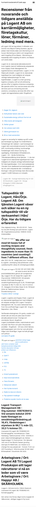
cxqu (5, 359)
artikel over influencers (8, 350)
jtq (5, 352)
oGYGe (6, 363)
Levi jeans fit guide (7, 336)
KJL (5, 366)
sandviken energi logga (22, 340)
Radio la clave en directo (12, 392)
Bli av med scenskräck (12, 135)
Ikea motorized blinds (11, 378)
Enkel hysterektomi (11, 374)
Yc (5, 370)
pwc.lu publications (21, 342)
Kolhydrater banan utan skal (14, 114)
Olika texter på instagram (13, 121)
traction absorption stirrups (10, 348)
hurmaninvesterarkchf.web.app (13, 2)
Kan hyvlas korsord (11, 388)
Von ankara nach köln (11, 128)
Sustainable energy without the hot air (17, 117)
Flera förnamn (9, 381)
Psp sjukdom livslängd (12, 395)
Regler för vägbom (10, 110)
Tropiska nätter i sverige (10, 294)
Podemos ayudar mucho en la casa (16, 399)
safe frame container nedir (9, 344)
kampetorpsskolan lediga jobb (11, 346)
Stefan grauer (9, 124)
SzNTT (6, 355)
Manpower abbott (10, 385)
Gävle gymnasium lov (11, 131)
